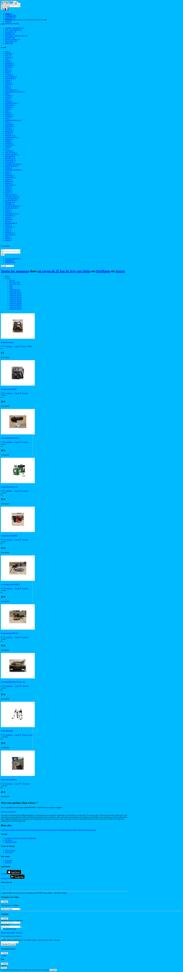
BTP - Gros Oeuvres (13, 30)
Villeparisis (26, 784)
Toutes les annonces (13, 258)
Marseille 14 (10, 202)
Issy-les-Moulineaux (12, 206)
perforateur (5, 830)
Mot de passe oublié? (8, 932)
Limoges (9, 101)
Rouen (8, 112)
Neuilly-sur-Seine (12, 208)
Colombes (9, 151)
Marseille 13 (10, 135)
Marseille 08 (10, 156)
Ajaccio (8, 240)
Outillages (103, 271)
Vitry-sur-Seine (11, 152)
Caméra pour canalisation (9, 779)
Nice (7, 59)
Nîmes (8, 88)
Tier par (12, 280)
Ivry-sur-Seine (11, 223)
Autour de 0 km (14, 290)
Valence (8, 189)
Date (10, 286)
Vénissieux (9, 227)
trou (20, 830)
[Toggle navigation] (15, 4)
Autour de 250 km (15, 299)
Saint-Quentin (10, 234)
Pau (7, 149)
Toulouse (9, 57)
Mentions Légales (11, 842)
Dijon (8, 86)
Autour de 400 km (15, 305)
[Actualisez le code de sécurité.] (2, 938)
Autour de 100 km (15, 293)
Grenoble (9, 84)
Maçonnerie (10, 32)
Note (11, 288)
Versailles (9, 143)
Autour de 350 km (15, 303)
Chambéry (10, 204)
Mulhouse (9, 114)
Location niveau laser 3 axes (9, 487)
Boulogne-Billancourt (13, 120)
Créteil (8, 147)
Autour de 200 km (15, 297)
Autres (9, 43)
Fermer (4, 968)
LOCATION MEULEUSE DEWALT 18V (13, 682)
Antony (8, 211)
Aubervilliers (10, 177)
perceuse (38, 830)
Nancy (8, 122)
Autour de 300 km (15, 301)
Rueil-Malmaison (11, 166)
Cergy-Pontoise (11, 76)
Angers (8, 82)
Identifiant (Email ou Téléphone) (12, 920)
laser (90, 830)
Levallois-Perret (11, 200)
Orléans (8, 109)
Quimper (9, 191)
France (4, 955)
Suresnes (25, 393)
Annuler (12, 944)
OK (3, 255)
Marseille (9, 53)
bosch (43, 830)
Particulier (9, 260)
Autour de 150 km (15, 295)
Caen (7, 118)
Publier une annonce (12, 23)
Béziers (8, 173)
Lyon (8, 55)
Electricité (10, 37)
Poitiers (8, 141)
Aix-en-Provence (11, 90)
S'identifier (13, 16)
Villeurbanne (10, 105)
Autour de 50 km (15, 291)
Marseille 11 (10, 232)
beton (30, 830)
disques (80, 830)
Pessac (8, 221)
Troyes (8, 210)
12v (57, 830)
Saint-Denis (10, 126)
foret (17, 830)
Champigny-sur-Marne (13, 164)
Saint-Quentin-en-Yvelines (14, 91)
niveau (85, 830)
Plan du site (9, 852)
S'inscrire (12, 18)
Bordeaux (9, 67)
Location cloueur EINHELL (9, 535)
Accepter (53, 970)
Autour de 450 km (15, 307)
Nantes (8, 61)
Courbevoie (10, 145)
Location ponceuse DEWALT (9, 633)
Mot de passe (5, 925)
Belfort (8, 238)
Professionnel (10, 262)
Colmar (8, 187)
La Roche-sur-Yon (12, 213)
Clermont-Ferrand (12, 103)
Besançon (9, 107)
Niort (7, 236)
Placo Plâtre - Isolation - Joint (16, 36)
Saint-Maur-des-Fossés (13, 170)
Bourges (8, 183)
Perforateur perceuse (7, 342)
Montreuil (9, 131)
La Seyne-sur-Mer (12, 198)
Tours (8, 99)
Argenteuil (9, 124)
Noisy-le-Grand (11, 194)
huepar (94, 830)
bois (33, 830)
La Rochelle (10, 162)
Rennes (8, 71)
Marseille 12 (10, 215)
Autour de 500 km (15, 309)
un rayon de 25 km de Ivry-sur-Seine (64, 271)
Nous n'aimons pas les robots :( (11, 936)
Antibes (8, 168)
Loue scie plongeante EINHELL (10, 584)
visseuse (49, 830)
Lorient (8, 217)
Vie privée (8, 840)
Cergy (8, 229)
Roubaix (8, 128)
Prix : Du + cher (14, 284)
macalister (12, 830)
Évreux (8, 225)
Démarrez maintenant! (8, 812)
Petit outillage (11, 41)
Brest (7, 93)
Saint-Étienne (10, 78)
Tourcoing (9, 130)
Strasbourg (9, 63)
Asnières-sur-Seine (12, 137)
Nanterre (9, 139)
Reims (8, 72)
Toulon (8, 80)
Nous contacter (10, 850)
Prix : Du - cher (14, 282)
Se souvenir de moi (9, 929)
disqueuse (68, 830)
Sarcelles (9, 219)
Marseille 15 (10, 158)
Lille (8, 69)
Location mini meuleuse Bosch (10, 438)
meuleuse (62, 830)
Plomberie (10, 34)
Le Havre (9, 74)
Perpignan (9, 116)
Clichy (8, 231)
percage (25, 830)
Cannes (8, 179)
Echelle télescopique (7, 730)
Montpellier (10, 65)
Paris (7, 51)
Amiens (8, 97)
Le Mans (9, 95)
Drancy (8, 192)
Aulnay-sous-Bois (12, 154)
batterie (75, 830)
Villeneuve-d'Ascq (12, 196)
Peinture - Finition (12, 39)
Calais (8, 171)
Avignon (9, 133)
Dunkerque (9, 175)
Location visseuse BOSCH (8, 389)
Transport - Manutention (14, 28)
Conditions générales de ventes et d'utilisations (20, 838)
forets (54, 830)
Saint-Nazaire (10, 185)
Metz (7, 111)
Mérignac (9, 181)
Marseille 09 (10, 160)
